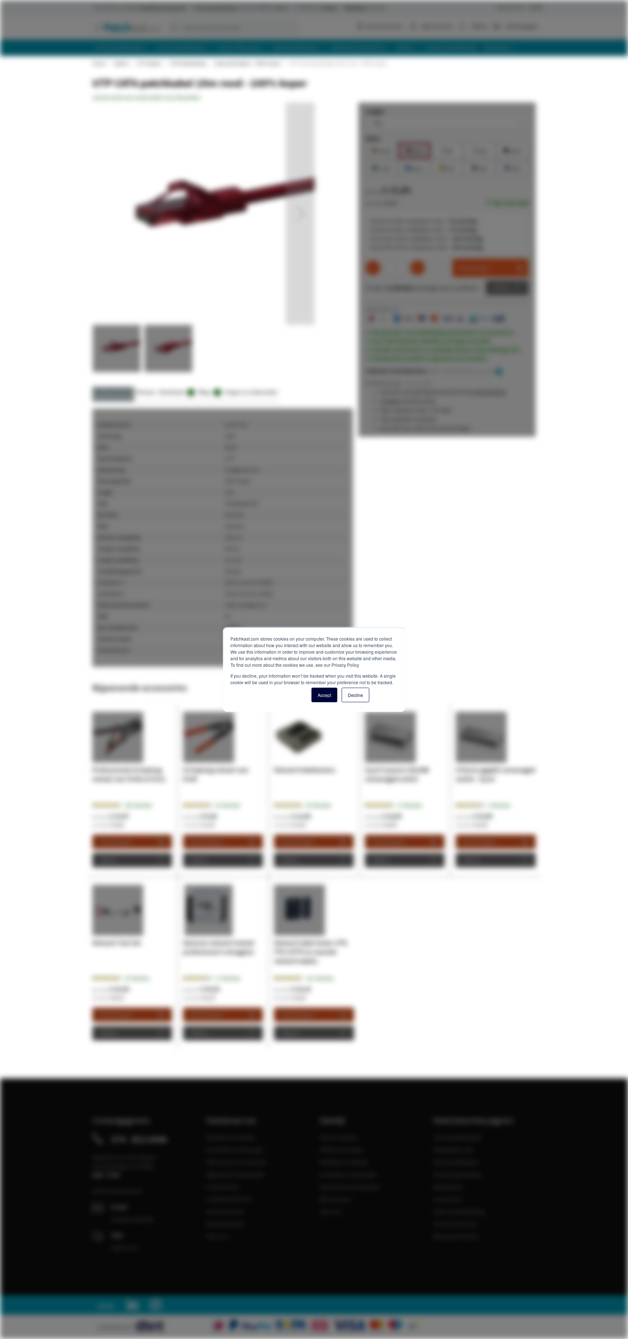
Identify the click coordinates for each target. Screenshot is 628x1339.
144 (138, 805)
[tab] (113, 394)
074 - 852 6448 (139, 1139)
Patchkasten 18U (453, 1149)
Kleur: (373, 138)
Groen (381, 167)
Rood (414, 149)
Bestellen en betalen (230, 1137)
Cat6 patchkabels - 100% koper (247, 63)
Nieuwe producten (455, 1236)
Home (98, 63)
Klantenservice (510, 7)
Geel (447, 167)
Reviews (145, 391)
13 (227, 978)
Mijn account (437, 26)
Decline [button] (355, 694)
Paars (512, 167)
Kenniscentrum (384, 26)
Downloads (175, 391)
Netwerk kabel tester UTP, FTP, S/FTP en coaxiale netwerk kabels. (310, 952)
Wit (447, 149)
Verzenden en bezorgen (235, 1149)
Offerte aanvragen (341, 1149)
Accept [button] (324, 694)
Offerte (501, 287)
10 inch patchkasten (457, 1174)
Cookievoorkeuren (229, 1199)
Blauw (414, 167)
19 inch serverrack (455, 1223)
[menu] (316, 48)
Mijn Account (335, 1199)
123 (320, 978)
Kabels (121, 63)
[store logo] (126, 27)
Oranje (381, 149)
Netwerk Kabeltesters (304, 770)
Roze (480, 167)
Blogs (208, 391)
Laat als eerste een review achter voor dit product (146, 97)
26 (227, 805)
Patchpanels (448, 1186)
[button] (300, 213)
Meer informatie (113, 391)
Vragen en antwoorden (251, 391)
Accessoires (447, 1199)
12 (409, 805)
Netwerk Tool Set (116, 943)
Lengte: (375, 111)
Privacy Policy (222, 1186)
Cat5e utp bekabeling (459, 1211)
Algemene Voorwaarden (235, 1174)
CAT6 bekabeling (187, 63)
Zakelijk (535, 7)
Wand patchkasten (456, 1162)
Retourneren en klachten (236, 1162)
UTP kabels (149, 63)
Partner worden (338, 1137)
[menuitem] (122, 48)
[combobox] (233, 27)
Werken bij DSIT (225, 1223)
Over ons (217, 1236)
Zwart (512, 149)
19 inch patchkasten (457, 1137)
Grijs (479, 149)
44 (318, 805)
